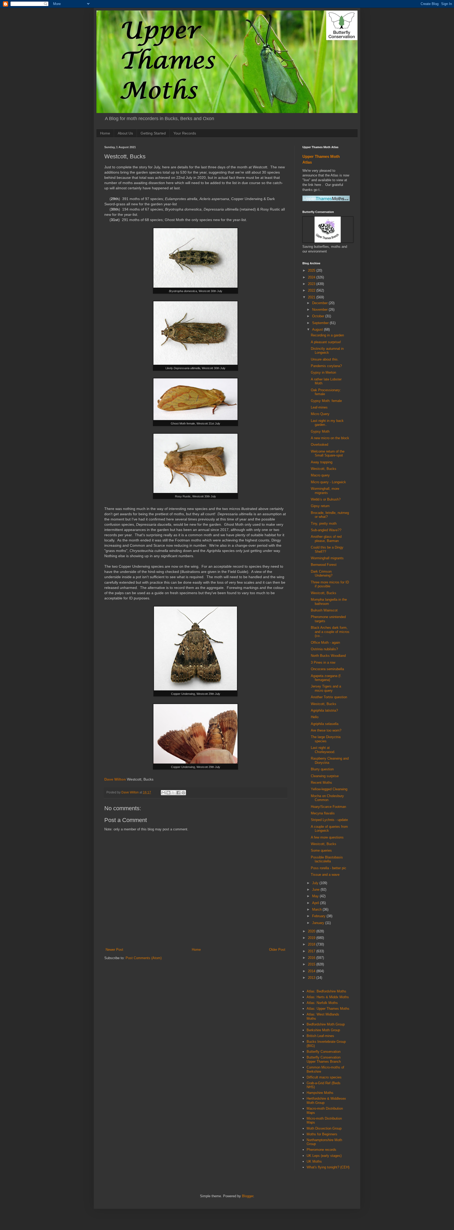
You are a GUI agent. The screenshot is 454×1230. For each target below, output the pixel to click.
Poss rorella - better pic (328, 868)
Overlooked (319, 445)
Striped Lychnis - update (329, 820)
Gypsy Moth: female (326, 401)
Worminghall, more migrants (325, 491)
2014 (312, 971)
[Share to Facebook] (178, 792)
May (316, 896)
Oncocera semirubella (327, 669)
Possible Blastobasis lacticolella (327, 859)
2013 (312, 978)
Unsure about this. (325, 359)
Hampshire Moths (320, 1093)
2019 (312, 938)
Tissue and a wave (325, 875)
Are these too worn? (326, 730)
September (321, 323)
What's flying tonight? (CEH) (328, 1167)
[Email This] (163, 792)
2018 (312, 944)
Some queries (321, 850)
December (320, 303)
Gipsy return (320, 506)
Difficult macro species (324, 1077)
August (318, 329)
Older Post (277, 950)
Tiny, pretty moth (324, 523)
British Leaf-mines (320, 1036)
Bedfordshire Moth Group (326, 1024)
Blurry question (322, 769)
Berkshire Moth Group (323, 1030)
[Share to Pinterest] (183, 792)
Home (105, 133)
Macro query (320, 475)
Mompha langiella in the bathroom (329, 602)
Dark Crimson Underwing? (321, 574)
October (318, 316)
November (320, 309)
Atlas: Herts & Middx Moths (328, 997)
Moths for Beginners (322, 1134)
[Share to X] (173, 792)
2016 (312, 958)
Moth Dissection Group (324, 1128)
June (316, 889)
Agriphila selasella (324, 724)
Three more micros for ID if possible (330, 584)
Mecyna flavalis (323, 813)
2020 (312, 931)
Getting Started (153, 133)
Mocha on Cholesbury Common (327, 798)
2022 (312, 290)
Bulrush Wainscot (324, 610)
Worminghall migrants (327, 558)
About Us (125, 133)
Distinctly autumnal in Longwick (327, 351)
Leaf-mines (319, 407)
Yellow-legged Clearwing (329, 789)
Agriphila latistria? (324, 710)
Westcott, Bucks (323, 469)
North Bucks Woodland (328, 656)
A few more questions (327, 837)
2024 (312, 277)
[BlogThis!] (168, 792)
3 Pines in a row (323, 662)
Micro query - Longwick (328, 482)
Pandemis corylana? (326, 366)
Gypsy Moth (320, 431)
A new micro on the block (330, 438)
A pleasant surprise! (326, 342)
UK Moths (314, 1161)
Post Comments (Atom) (144, 958)
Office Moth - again (325, 642)
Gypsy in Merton (323, 372)
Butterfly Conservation (323, 1052)
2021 (312, 297)
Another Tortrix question (329, 697)
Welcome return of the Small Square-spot (327, 453)
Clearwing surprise (325, 776)
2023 (312, 284)
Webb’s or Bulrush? (325, 499)
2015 (312, 964)
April (316, 903)
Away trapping (321, 462)
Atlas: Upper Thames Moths (328, 1009)
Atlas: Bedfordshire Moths (326, 991)
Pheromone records (321, 1150)
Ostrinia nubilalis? (324, 649)
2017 (312, 951)
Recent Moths (321, 783)
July (315, 883)
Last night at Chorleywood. (323, 750)
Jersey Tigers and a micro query (326, 688)
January (318, 923)
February (319, 916)
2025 (312, 270)
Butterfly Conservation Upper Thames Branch (324, 1059)
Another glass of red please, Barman (326, 539)
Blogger (247, 1196)
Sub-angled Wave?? (326, 530)
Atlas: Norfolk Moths (322, 1003)
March (317, 909)
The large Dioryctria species (325, 739)
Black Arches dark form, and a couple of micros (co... (330, 632)
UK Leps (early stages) (324, 1156)
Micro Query (320, 414)
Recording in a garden (327, 335)
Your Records (184, 133)
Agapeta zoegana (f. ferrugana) (326, 678)
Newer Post (114, 950)
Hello (314, 717)
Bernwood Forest (324, 565)
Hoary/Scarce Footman (328, 807)
